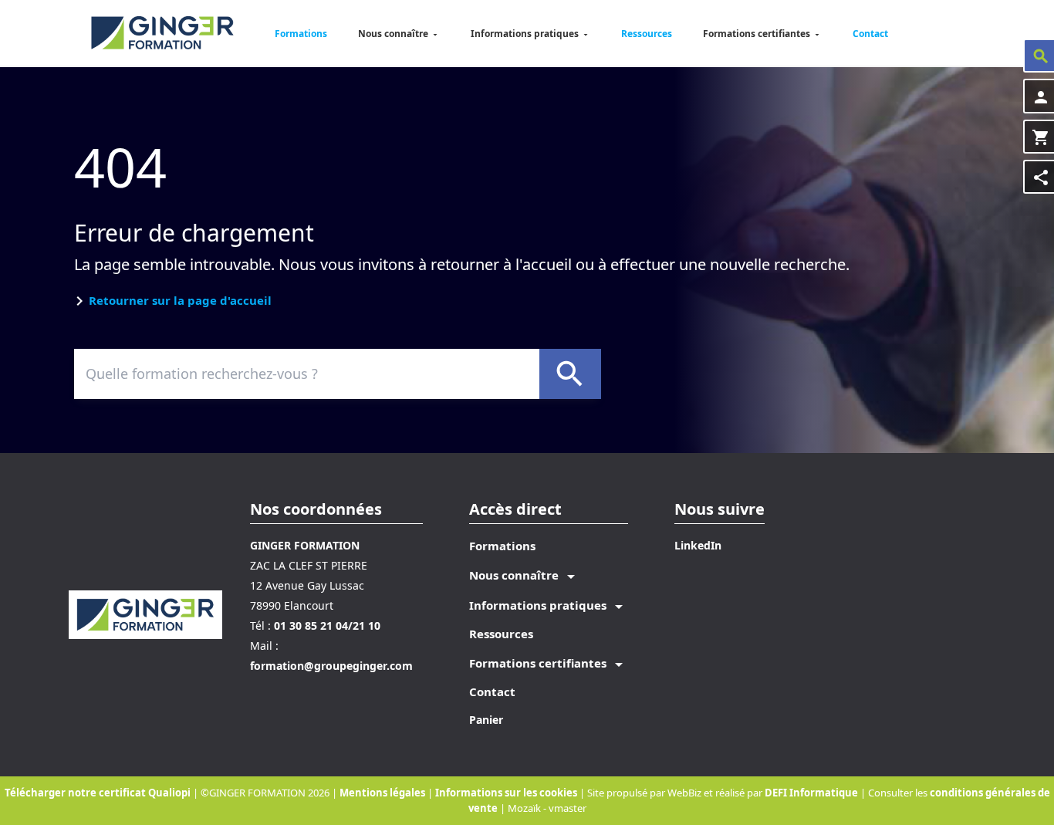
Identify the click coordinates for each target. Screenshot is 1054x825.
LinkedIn (697, 545)
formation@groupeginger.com (331, 665)
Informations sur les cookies (507, 793)
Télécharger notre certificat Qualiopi (98, 793)
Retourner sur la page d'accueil (180, 300)
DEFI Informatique (811, 793)
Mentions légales (383, 793)
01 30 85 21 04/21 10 (327, 625)
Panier (486, 719)
